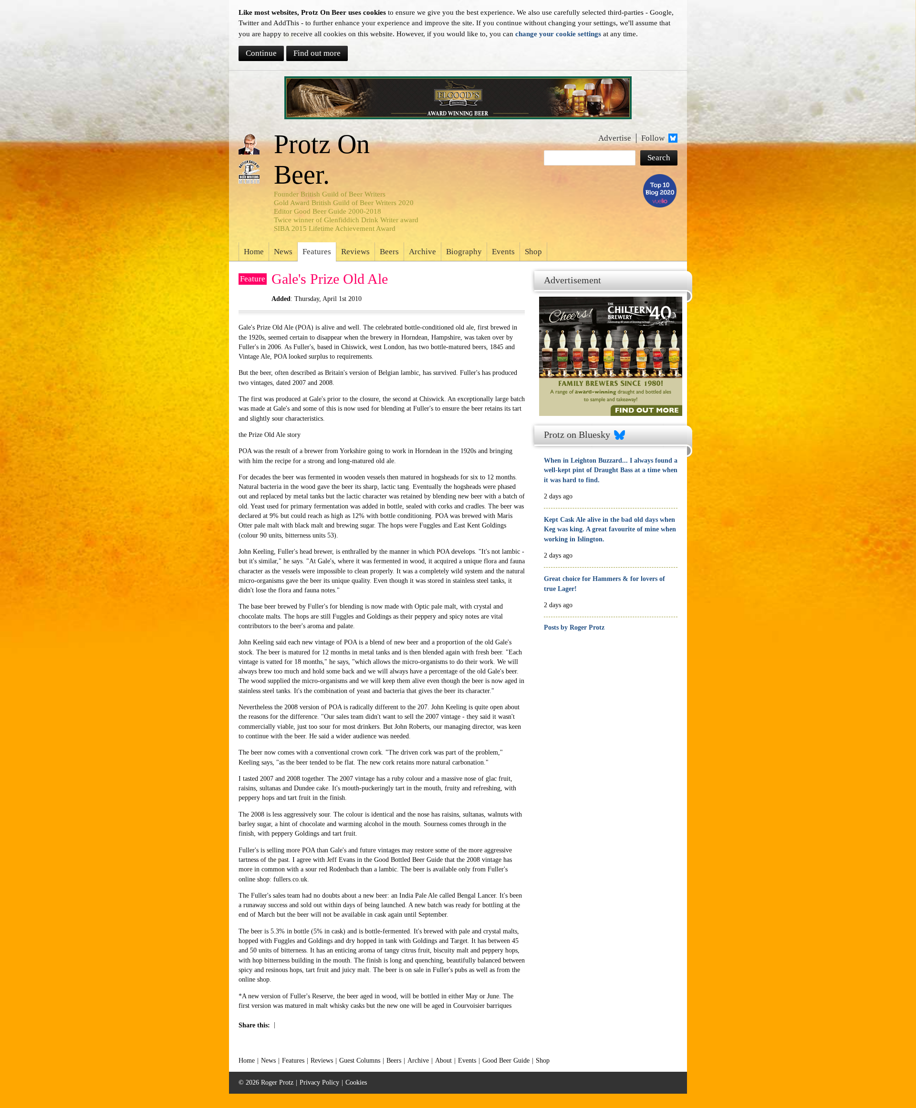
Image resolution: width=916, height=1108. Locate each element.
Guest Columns (359, 1060)
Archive (422, 251)
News (283, 251)
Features (316, 251)
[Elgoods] (458, 97)
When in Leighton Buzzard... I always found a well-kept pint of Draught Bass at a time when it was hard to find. (610, 470)
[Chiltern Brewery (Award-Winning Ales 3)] (608, 341)
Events (503, 251)
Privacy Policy (319, 1082)
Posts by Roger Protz (574, 627)
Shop (533, 251)
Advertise (614, 138)
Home (254, 251)
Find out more (317, 53)
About (443, 1060)
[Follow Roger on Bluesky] (671, 138)
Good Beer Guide (506, 1060)
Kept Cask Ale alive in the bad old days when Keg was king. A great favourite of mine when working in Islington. (610, 529)
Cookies (356, 1082)
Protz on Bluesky (577, 435)
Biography (464, 251)
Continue (261, 53)
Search (658, 157)
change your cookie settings (558, 34)
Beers (389, 251)
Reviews (355, 251)
